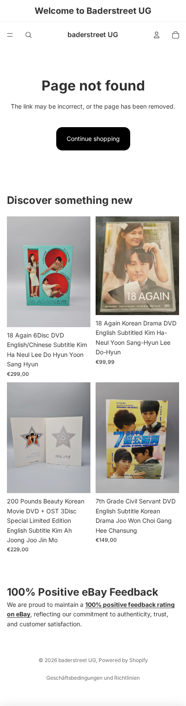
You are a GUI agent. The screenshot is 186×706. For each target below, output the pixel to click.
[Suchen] (28, 34)
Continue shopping (93, 138)
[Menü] (10, 35)
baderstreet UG (77, 660)
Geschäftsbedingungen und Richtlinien (93, 678)
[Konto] (156, 34)
